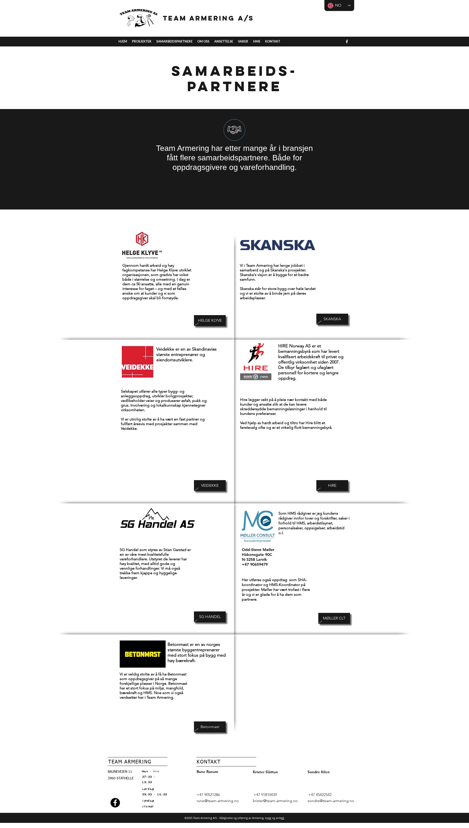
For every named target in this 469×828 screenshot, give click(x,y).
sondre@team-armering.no (331, 800)
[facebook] (346, 41)
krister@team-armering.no (275, 800)
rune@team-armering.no (218, 800)
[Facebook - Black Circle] (115, 802)
